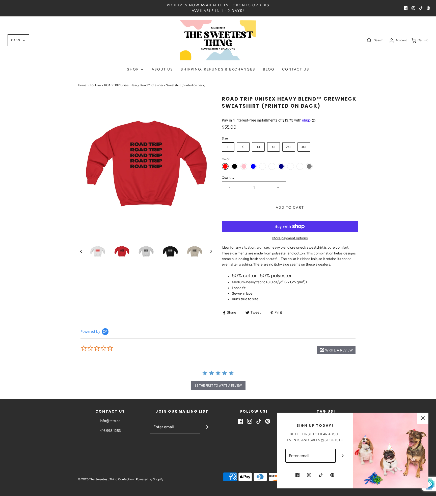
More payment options (290, 238)
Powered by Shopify (149, 479)
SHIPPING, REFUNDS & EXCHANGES (218, 69)
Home (82, 85)
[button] (18, 40)
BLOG (269, 69)
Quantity (228, 177)
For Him (95, 85)
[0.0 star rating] (108, 348)
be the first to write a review (218, 385)
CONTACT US (295, 69)
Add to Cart (290, 207)
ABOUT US (162, 69)
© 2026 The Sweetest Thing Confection (106, 479)
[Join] (207, 427)
